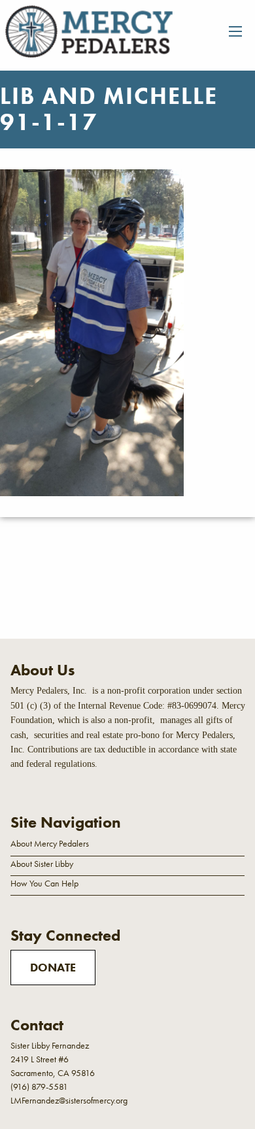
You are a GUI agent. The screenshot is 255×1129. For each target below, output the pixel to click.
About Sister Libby (41, 863)
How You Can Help (44, 883)
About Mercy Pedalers (49, 843)
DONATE (53, 967)
